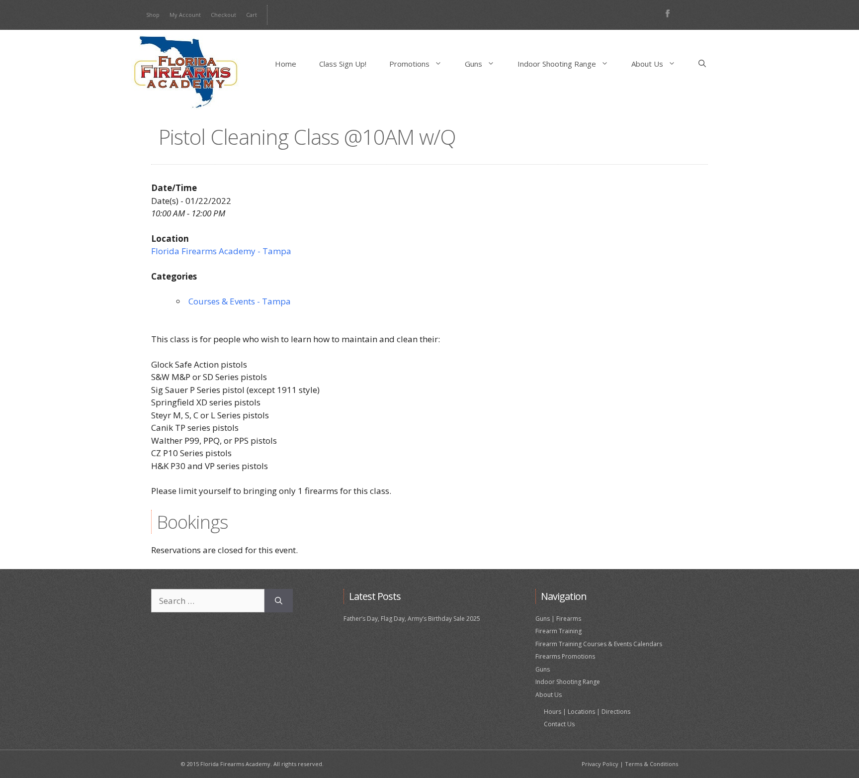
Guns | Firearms (558, 618)
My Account (185, 14)
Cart (251, 14)
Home (285, 64)
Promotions (409, 64)
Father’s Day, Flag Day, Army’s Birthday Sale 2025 (412, 618)
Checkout (223, 14)
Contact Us (559, 724)
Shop (153, 14)
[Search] (278, 601)
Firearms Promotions (565, 656)
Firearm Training (558, 631)
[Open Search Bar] (702, 64)
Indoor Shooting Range (556, 64)
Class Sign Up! (342, 64)
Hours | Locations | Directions (587, 711)
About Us (647, 64)
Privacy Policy (600, 764)
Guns (473, 64)
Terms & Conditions (651, 764)
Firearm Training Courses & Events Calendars (598, 644)
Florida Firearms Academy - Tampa (221, 251)
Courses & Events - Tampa (239, 301)
